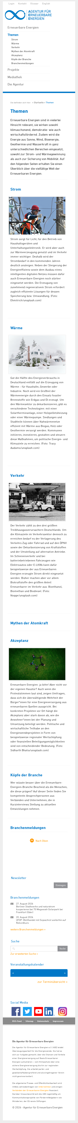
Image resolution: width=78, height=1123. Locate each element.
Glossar (34, 3)
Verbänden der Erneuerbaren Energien (30, 1090)
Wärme (15, 43)
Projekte (13, 70)
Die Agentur (16, 84)
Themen (13, 35)
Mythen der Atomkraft (23, 51)
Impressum (58, 1021)
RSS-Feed (17, 1021)
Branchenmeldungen (22, 63)
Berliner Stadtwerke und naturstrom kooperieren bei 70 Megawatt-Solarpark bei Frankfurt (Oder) (39, 909)
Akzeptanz (17, 55)
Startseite (39, 102)
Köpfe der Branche (21, 59)
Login (11, 3)
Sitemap (29, 1021)
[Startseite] (30, 14)
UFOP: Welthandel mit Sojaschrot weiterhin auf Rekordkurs (41, 921)
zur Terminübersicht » (52, 981)
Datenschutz (43, 1021)
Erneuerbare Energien (23, 27)
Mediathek (15, 77)
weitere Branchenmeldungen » (27, 929)
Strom (14, 39)
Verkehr (15, 47)
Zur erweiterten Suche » (24, 953)
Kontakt (22, 3)
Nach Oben (42, 840)
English (46, 3)
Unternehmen (44, 1086)
